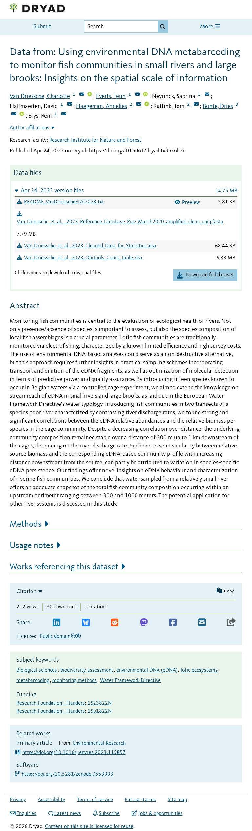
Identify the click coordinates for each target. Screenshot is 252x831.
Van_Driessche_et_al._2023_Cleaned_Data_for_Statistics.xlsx (90, 246)
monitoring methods (74, 680)
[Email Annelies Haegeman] (139, 105)
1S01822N (100, 711)
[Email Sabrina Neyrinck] (207, 95)
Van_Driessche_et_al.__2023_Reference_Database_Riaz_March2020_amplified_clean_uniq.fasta (120, 222)
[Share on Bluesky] (86, 623)
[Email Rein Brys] (64, 114)
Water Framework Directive (130, 680)
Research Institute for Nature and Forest (95, 140)
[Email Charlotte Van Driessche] (82, 95)
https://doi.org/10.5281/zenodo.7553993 (67, 774)
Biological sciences (36, 670)
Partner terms (140, 799)
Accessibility (51, 799)
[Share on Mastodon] (144, 623)
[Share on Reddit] (114, 623)
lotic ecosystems (199, 670)
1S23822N (100, 703)
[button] (126, 190)
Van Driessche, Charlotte (40, 96)
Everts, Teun (111, 96)
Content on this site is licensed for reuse (89, 826)
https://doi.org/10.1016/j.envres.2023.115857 (74, 752)
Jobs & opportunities (160, 813)
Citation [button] (26, 591)
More (207, 27)
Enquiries (26, 813)
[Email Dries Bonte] (14, 114)
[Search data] (163, 26)
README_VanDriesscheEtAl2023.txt (64, 202)
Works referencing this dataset (64, 567)
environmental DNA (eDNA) (147, 670)
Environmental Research (99, 743)
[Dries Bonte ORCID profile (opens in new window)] (22, 114)
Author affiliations (29, 128)
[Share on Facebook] (173, 623)
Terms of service (95, 799)
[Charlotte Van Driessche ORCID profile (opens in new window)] (90, 95)
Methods (26, 524)
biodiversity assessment (86, 670)
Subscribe (109, 813)
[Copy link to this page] (231, 622)
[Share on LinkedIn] (56, 623)
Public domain (55, 636)
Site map (177, 799)
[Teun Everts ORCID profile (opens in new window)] (145, 95)
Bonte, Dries (218, 106)
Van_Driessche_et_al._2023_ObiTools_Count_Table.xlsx (83, 257)
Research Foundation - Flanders (50, 703)
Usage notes (32, 545)
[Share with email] (202, 623)
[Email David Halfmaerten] (70, 105)
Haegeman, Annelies (101, 106)
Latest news (67, 813)
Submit (42, 27)
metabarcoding (32, 680)
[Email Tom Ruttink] (196, 105)
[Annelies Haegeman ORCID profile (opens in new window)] (147, 105)
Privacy (18, 799)
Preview (191, 202)
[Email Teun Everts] (137, 95)
